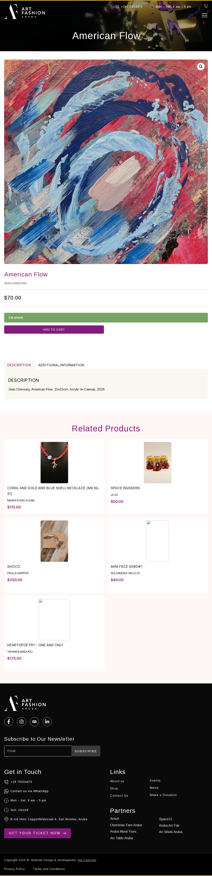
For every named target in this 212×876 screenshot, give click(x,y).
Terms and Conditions (49, 869)
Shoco (13, 566)
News (154, 788)
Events (155, 780)
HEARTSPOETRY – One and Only (35, 645)
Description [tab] (19, 365)
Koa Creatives (87, 860)
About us (117, 781)
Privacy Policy (14, 869)
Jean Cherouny (15, 283)
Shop (114, 788)
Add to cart (54, 329)
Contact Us (119, 795)
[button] (204, 15)
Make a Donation (163, 795)
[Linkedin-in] (47, 721)
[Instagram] (21, 721)
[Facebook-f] (8, 721)
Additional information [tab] (61, 365)
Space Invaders (125, 488)
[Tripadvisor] (34, 721)
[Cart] (206, 6)
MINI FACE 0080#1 (127, 566)
